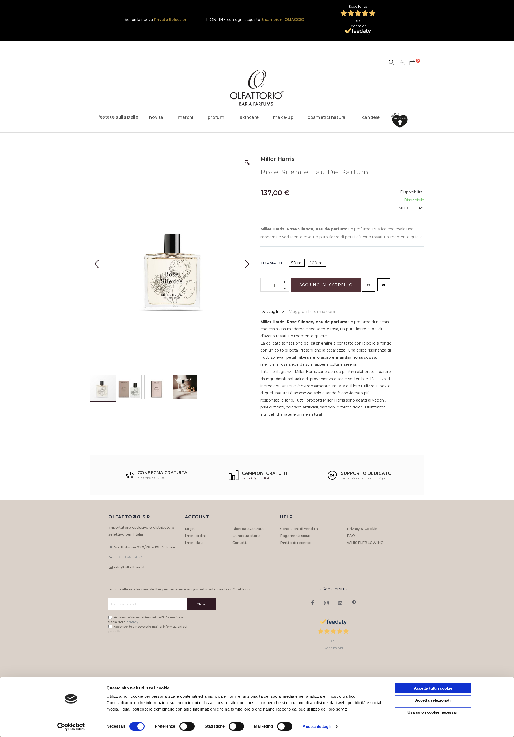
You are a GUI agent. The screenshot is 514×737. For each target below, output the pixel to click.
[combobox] (394, 63)
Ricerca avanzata (248, 528)
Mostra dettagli (316, 726)
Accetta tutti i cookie (433, 688)
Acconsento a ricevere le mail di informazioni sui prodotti (147, 629)
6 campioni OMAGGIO (282, 19)
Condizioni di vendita (299, 528)
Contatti (239, 542)
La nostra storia (246, 535)
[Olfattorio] (257, 88)
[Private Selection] (401, 120)
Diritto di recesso (296, 542)
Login (190, 528)
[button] (247, 166)
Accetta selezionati (433, 700)
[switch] (187, 727)
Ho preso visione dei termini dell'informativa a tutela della (145, 620)
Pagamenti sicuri (295, 535)
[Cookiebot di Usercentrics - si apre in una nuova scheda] (71, 727)
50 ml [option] (297, 262)
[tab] (269, 312)
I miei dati (194, 542)
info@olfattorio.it (129, 567)
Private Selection (171, 19)
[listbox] (309, 263)
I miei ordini (195, 535)
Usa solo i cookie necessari (432, 712)
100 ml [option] (317, 262)
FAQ (351, 535)
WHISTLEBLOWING (365, 542)
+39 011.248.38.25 (128, 557)
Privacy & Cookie (362, 528)
